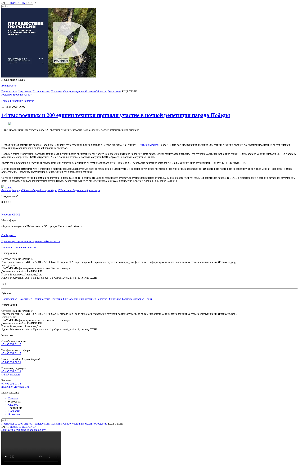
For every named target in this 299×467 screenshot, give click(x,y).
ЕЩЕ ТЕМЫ (129, 91)
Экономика (114, 91)
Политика (56, 91)
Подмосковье (9, 91)
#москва (6, 190)
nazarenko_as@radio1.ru (15, 386)
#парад (16, 190)
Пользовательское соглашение (19, 247)
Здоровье (18, 94)
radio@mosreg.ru (10, 374)
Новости (16, 401)
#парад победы (48, 190)
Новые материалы (13, 79)
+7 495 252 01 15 (11, 353)
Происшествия (41, 91)
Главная (6, 100)
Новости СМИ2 (10, 214)
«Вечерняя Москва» (148, 144)
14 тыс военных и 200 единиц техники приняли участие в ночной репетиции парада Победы (115, 115)
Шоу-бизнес (25, 91)
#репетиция (93, 190)
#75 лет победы (30, 190)
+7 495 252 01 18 (11, 383)
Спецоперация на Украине (79, 91)
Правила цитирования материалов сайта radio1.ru (30, 241)
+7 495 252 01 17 (11, 344)
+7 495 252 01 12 (11, 371)
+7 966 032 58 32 (11, 362)
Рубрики (16, 100)
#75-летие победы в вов (72, 190)
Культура (6, 94)
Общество (101, 91)
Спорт (27, 94)
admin (8, 187)
